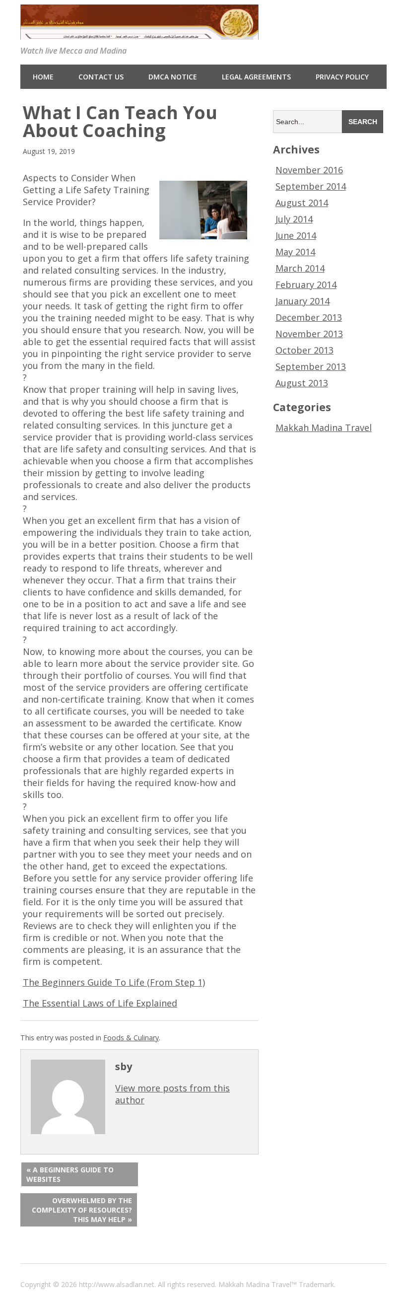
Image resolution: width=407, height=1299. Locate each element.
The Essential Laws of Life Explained (100, 1003)
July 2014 (294, 219)
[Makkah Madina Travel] (139, 32)
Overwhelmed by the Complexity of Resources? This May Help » (82, 1210)
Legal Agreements (256, 76)
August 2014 (301, 203)
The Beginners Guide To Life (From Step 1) (114, 982)
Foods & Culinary (131, 1037)
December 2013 (308, 317)
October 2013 (304, 350)
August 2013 (301, 383)
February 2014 (306, 284)
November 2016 (309, 170)
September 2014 (310, 186)
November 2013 (309, 334)
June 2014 (295, 235)
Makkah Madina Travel (323, 427)
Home (43, 76)
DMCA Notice (172, 76)
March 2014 (300, 268)
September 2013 (310, 366)
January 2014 (302, 301)
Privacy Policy (342, 76)
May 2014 (295, 252)
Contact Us (101, 76)
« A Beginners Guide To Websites (70, 1174)
